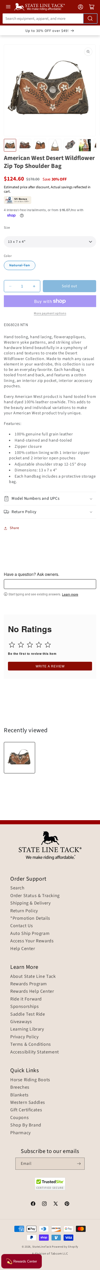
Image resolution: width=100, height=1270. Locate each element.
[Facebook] (33, 1204)
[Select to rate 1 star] (12, 644)
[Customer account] (80, 7)
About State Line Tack (33, 976)
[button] (50, 498)
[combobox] (50, 18)
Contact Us (21, 926)
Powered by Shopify (65, 1247)
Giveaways (21, 1022)
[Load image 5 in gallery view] (70, 145)
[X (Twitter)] (55, 1204)
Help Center (22, 949)
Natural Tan (19, 265)
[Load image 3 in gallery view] (40, 145)
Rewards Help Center (32, 991)
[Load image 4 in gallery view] (55, 145)
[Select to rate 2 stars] (21, 644)
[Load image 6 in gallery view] (85, 145)
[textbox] (50, 584)
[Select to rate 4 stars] (39, 644)
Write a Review (50, 666)
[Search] (90, 18)
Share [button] (14, 528)
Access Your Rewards (32, 941)
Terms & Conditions (30, 1044)
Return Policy (24, 911)
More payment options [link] (50, 313)
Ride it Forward (26, 999)
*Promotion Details (30, 918)
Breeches (19, 1087)
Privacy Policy (24, 1037)
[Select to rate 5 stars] (48, 644)
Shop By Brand (25, 1125)
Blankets (19, 1095)
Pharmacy (20, 1133)
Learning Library (27, 1029)
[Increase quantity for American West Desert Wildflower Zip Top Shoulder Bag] (34, 286)
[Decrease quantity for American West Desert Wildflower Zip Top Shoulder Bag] (10, 286)
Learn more (70, 594)
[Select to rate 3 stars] (30, 644)
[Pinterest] (67, 1204)
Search (17, 888)
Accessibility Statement (34, 1052)
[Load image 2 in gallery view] (25, 145)
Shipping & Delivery (30, 903)
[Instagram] (44, 1204)
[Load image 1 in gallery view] (10, 145)
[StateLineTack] (39, 7)
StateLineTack (41, 1247)
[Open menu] (8, 7)
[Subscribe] (78, 1164)
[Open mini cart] (91, 7)
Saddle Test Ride (27, 1014)
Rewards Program (28, 984)
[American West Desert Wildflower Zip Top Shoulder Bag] (19, 758)
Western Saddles (27, 1102)
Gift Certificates (26, 1110)
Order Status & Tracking (35, 896)
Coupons (19, 1118)
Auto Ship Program (29, 934)
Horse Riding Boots (30, 1080)
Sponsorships (24, 1007)
